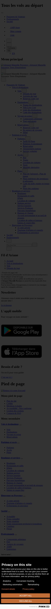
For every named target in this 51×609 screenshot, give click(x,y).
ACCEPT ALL (25, 595)
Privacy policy (28, 589)
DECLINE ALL (25, 601)
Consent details (8, 589)
